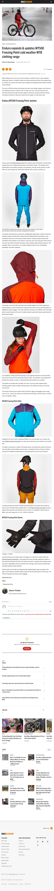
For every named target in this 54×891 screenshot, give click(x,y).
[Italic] (11, 611)
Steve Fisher (11, 62)
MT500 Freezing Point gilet (37, 508)
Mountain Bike (39, 799)
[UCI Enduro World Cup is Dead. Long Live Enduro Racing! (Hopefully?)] (5, 801)
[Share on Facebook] (3, 69)
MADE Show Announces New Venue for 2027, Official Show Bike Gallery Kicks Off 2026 (43, 790)
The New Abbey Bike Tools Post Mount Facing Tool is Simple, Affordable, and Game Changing (12, 738)
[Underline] (13, 611)
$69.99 (25, 574)
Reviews (48, 733)
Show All (49, 749)
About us (21, 840)
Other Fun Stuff (5, 849)
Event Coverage (5, 843)
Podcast (21, 852)
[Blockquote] (20, 611)
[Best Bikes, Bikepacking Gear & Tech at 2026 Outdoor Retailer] (34, 725)
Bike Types (4, 840)
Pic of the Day (4, 852)
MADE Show (38, 786)
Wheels (12, 755)
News (3, 733)
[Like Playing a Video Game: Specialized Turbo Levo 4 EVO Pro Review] (5, 788)
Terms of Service (28, 884)
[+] (28, 610)
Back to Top (46, 828)
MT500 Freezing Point (18, 163)
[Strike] (14, 611)
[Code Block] (22, 611)
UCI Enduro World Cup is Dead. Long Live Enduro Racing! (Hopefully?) (18, 804)
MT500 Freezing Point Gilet (12, 441)
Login (50, 601)
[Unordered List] (18, 611)
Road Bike (4, 863)
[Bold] (9, 611)
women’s (40, 391)
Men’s (33, 391)
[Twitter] (42, 841)
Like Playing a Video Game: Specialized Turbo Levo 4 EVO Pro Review (17, 683)
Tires (11, 770)
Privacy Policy (4, 884)
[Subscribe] (37, 844)
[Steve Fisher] (5, 591)
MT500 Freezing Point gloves (10, 559)
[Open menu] (2, 2)
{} (26, 610)
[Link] (24, 611)
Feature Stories (5, 846)
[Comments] (45, 69)
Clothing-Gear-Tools (8, 584)
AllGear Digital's (12, 874)
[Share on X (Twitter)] (6, 69)
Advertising (21, 854)
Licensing (21, 884)
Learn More (43, 73)
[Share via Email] (10, 69)
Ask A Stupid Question (24, 849)
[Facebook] (37, 841)
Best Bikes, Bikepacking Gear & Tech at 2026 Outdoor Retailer (16, 676)
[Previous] (41, 710)
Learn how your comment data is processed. (37, 614)
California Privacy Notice (13, 884)
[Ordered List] (16, 611)
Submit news (22, 846)
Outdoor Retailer (28, 733)
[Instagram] (47, 841)
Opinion (12, 799)
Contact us (21, 843)
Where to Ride (5, 857)
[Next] (43, 710)
